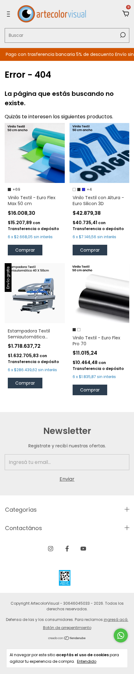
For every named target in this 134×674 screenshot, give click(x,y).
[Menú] (9, 14)
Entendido (86, 661)
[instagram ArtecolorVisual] (51, 548)
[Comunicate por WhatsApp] (121, 635)
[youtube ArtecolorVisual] (83, 548)
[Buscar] (122, 35)
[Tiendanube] (67, 638)
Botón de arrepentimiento (67, 627)
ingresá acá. (116, 619)
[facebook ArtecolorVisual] (67, 548)
